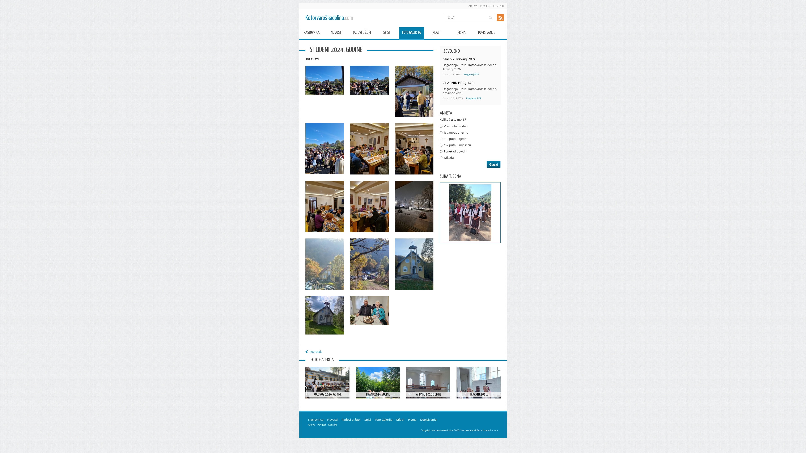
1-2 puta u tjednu (456, 139)
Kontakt (498, 6)
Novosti (336, 33)
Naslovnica (312, 33)
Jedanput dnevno (456, 132)
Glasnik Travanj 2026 (459, 59)
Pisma (462, 33)
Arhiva (472, 6)
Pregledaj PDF (471, 74)
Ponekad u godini (456, 151)
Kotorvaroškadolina (329, 18)
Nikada (449, 158)
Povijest (485, 6)
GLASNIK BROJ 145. (459, 82)
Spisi (386, 33)
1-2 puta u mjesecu (457, 145)
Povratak (316, 352)
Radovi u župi (361, 33)
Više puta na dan (456, 126)
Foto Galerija (411, 33)
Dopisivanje (486, 33)
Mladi (436, 33)
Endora (494, 430)
